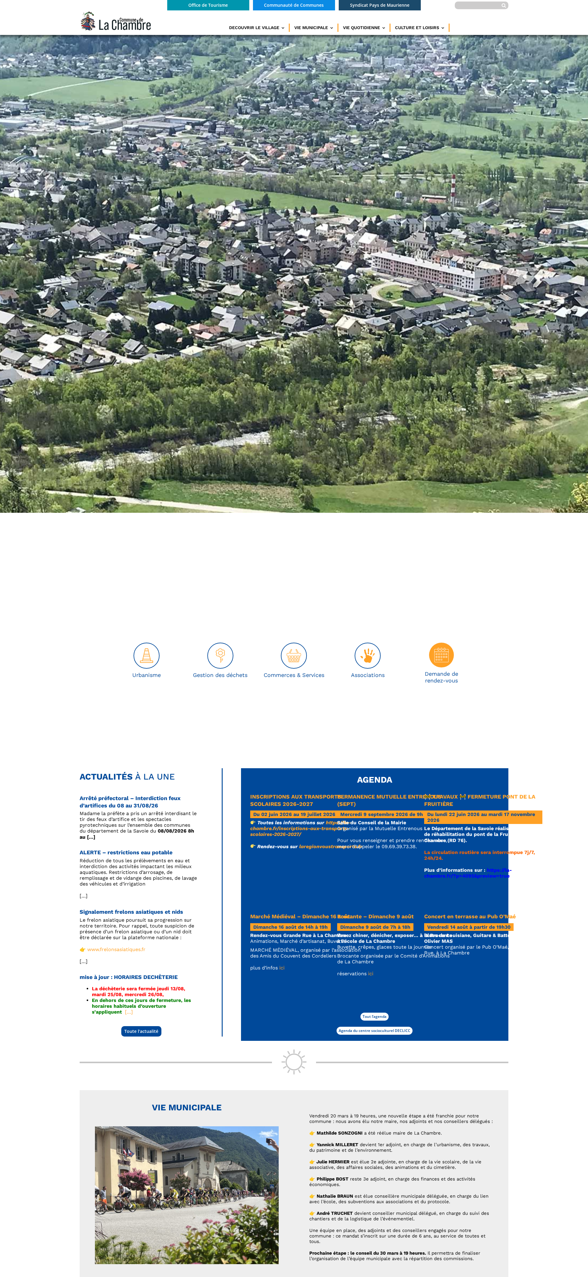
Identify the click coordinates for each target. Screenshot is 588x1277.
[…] (129, 1012)
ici (282, 968)
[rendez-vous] (441, 645)
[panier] (293, 645)
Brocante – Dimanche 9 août (375, 916)
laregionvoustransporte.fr (330, 846)
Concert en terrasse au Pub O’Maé (470, 916)
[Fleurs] (220, 645)
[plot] (146, 645)
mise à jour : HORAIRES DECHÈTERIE (129, 977)
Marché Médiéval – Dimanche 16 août (300, 916)
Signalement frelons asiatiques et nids (131, 912)
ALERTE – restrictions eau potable (126, 852)
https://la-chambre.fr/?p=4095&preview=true (468, 873)
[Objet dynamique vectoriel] (367, 645)
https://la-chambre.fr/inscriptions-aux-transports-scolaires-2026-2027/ (300, 828)
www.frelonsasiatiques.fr (116, 949)
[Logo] (115, 13)
